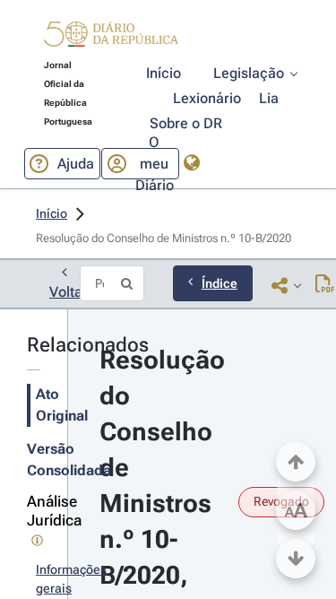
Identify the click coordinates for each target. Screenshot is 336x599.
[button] (111, 37)
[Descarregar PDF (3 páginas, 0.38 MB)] (324, 285)
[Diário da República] (111, 38)
